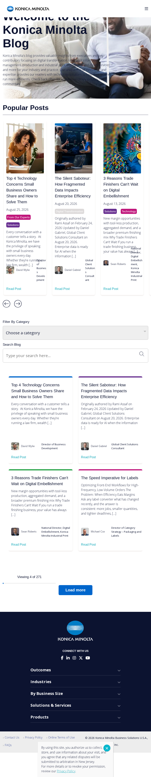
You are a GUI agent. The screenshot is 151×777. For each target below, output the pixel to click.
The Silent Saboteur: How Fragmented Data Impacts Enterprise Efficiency (73, 187)
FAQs (8, 745)
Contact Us (12, 737)
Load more (75, 590)
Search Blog (12, 344)
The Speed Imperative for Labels (109, 478)
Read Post (13, 288)
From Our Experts (18, 217)
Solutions (13, 224)
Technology (129, 211)
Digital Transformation (69, 211)
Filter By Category (16, 322)
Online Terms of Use (61, 737)
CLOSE (106, 748)
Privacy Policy (33, 737)
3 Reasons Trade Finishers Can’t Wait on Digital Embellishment (120, 187)
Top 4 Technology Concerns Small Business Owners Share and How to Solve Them (22, 190)
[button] (6, 304)
